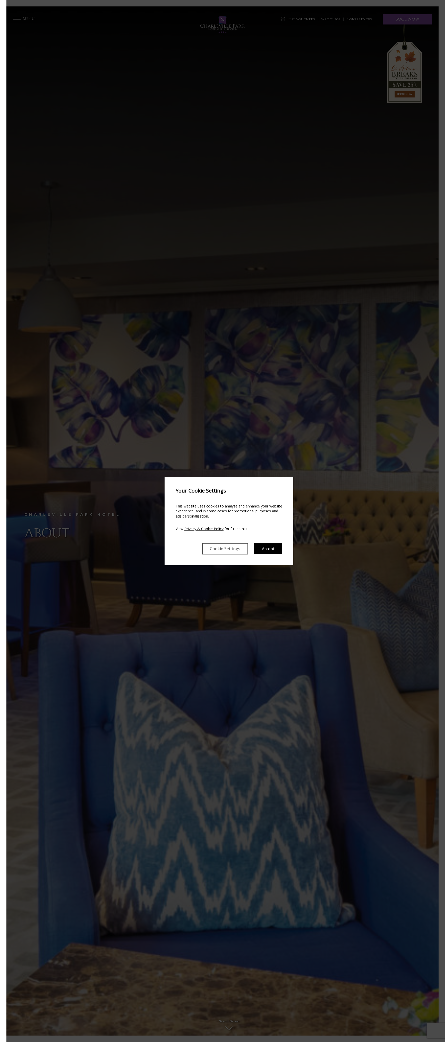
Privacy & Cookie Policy (204, 529)
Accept (268, 549)
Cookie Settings (225, 549)
